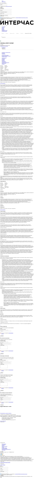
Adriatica (17, 33)
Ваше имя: (1, 342)
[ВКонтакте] (0, 454)
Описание (3, 53)
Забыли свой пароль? (9, 6)
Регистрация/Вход (2, 83)
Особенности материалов (5, 62)
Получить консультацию (5, 55)
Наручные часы (12, 33)
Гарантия (3, 60)
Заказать (2, 372)
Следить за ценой (4, 56)
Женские (22, 33)
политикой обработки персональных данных (22, 17)
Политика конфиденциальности (6, 449)
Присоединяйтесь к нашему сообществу (5, 413)
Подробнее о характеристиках (6, 52)
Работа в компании (4, 446)
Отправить (2, 353)
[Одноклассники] (2, 454)
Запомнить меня (3, 6)
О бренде (3, 59)
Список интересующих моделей (5, 462)
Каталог (7, 33)
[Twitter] (1, 454)
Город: (1, 343)
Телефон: (1, 344)
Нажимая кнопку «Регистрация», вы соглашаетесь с (14, 17)
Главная (2, 33)
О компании (3, 444)
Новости (3, 445)
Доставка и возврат (4, 448)
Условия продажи (4, 447)
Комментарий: (2, 345)
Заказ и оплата (4, 63)
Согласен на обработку (7, 333)
